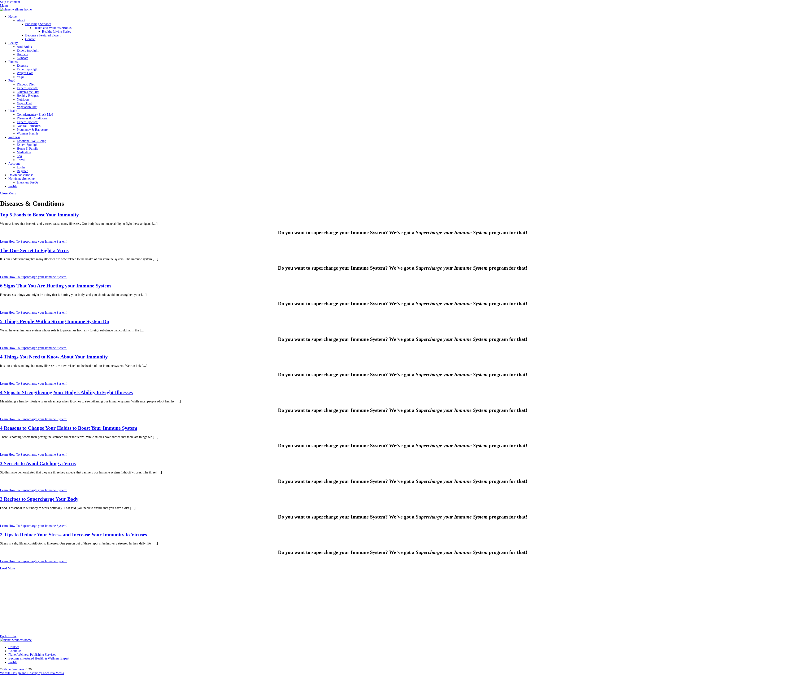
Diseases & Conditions (32, 118)
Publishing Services (38, 24)
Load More (7, 568)
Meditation (24, 152)
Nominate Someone (21, 178)
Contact (30, 39)
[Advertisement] (402, 603)
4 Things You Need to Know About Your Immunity (54, 356)
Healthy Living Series (56, 31)
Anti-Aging (24, 46)
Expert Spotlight (27, 50)
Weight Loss (25, 73)
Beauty (13, 43)
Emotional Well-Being (31, 141)
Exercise (22, 65)
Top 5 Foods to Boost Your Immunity (39, 214)
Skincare (22, 58)
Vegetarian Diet (27, 107)
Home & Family (27, 148)
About (21, 20)
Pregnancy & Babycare (32, 129)
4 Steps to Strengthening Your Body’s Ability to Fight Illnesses (66, 392)
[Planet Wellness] (16, 9)
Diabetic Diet (25, 84)
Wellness (14, 137)
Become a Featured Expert (42, 35)
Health (12, 110)
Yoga (20, 77)
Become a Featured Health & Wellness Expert (38, 658)
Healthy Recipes (28, 95)
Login (21, 167)
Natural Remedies (28, 126)
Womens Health (27, 133)
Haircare (22, 54)
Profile (12, 186)
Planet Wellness (13, 669)
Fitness (13, 61)
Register (22, 171)
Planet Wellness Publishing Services (32, 654)
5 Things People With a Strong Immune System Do (54, 321)
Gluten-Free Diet (28, 92)
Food (11, 80)
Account (14, 163)
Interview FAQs (27, 182)
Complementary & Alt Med (35, 114)
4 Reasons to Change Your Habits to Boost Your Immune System (68, 428)
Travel (21, 160)
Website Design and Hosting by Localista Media (32, 673)
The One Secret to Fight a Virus (34, 250)
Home (12, 16)
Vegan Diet (24, 103)
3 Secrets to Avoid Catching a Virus (38, 463)
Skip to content (10, 2)
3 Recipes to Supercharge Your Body (39, 499)
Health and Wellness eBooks (52, 28)
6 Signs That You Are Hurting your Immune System (55, 285)
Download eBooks (20, 175)
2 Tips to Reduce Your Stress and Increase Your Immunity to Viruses (73, 534)
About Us (14, 651)
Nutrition (23, 99)
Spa (19, 156)
